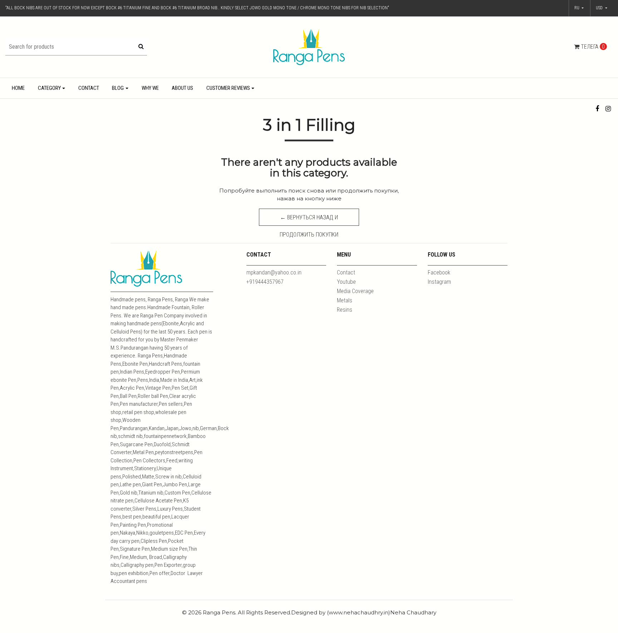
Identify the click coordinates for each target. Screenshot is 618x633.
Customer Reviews (228, 88)
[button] (601, 8)
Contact (88, 88)
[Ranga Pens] (309, 46)
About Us (182, 88)
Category (49, 88)
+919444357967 (265, 281)
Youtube (346, 281)
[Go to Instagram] (608, 108)
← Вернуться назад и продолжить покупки (309, 220)
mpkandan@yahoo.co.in (273, 272)
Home (18, 88)
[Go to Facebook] (597, 108)
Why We (150, 88)
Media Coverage (355, 291)
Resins (344, 309)
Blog (118, 88)
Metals (344, 300)
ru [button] (577, 7)
